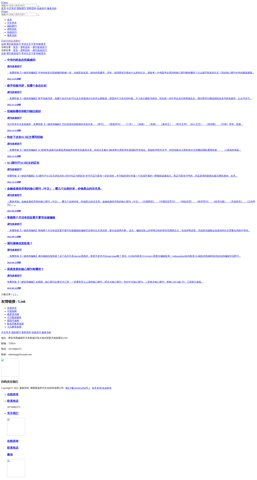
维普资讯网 (13, 314)
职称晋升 (41, 44)
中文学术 (11, 8)
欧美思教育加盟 (15, 323)
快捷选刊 (41, 8)
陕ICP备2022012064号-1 (77, 388)
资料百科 (31, 8)
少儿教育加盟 (14, 327)
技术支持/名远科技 (102, 388)
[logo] (4, 2)
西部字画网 (13, 320)
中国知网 (12, 311)
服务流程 (52, 8)
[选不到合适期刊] (10, 41)
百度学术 (12, 308)
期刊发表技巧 (14, 44)
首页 (3, 8)
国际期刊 (21, 8)
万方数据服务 (14, 317)
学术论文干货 (28, 44)
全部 (3, 44)
